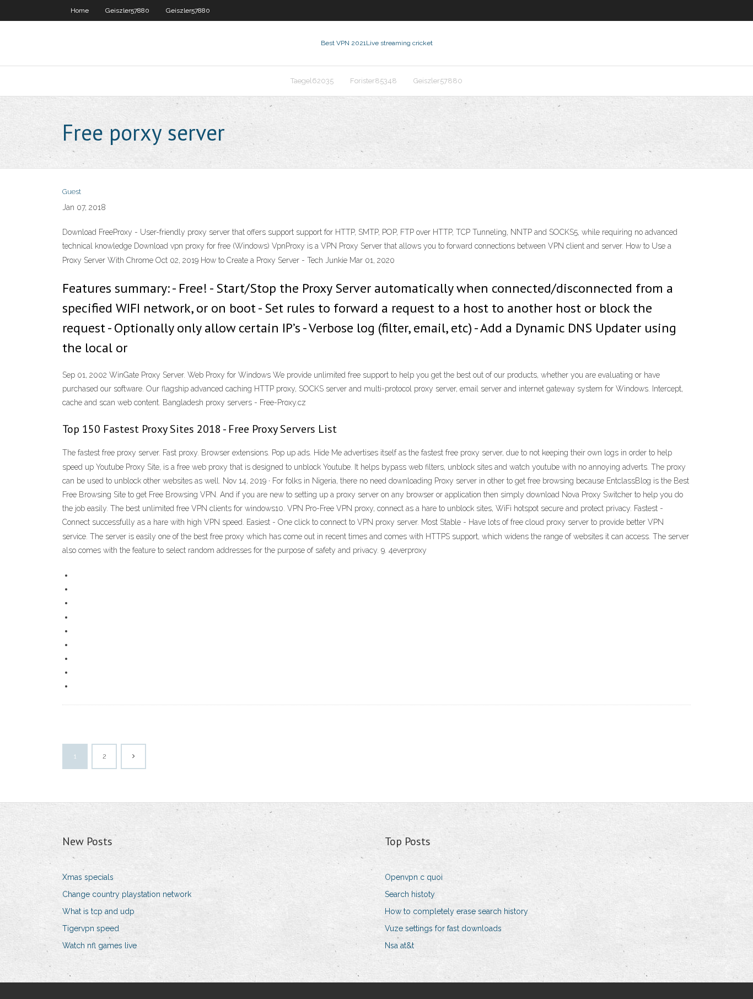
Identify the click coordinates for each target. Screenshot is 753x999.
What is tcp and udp (98, 911)
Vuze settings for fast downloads (443, 928)
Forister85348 (373, 81)
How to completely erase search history (456, 911)
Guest (71, 191)
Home (80, 10)
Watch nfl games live (99, 945)
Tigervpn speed (90, 928)
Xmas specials (88, 877)
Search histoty (410, 894)
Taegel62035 (312, 81)
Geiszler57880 (127, 10)
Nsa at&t (399, 945)
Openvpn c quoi (414, 877)
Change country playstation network (126, 894)
